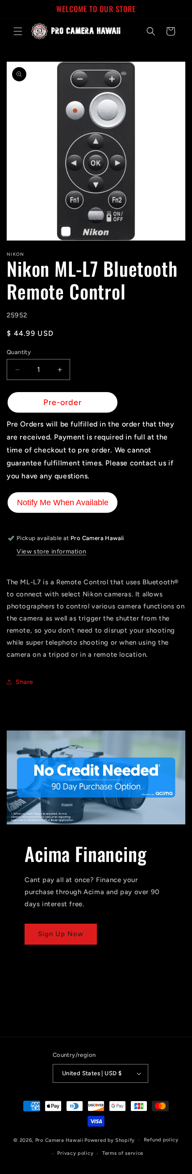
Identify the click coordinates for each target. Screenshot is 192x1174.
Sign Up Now (60, 934)
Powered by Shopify (109, 1140)
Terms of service (122, 1153)
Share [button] (24, 682)
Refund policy (161, 1140)
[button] (18, 31)
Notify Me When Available (63, 502)
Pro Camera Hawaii (59, 1140)
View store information (51, 551)
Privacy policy (75, 1153)
